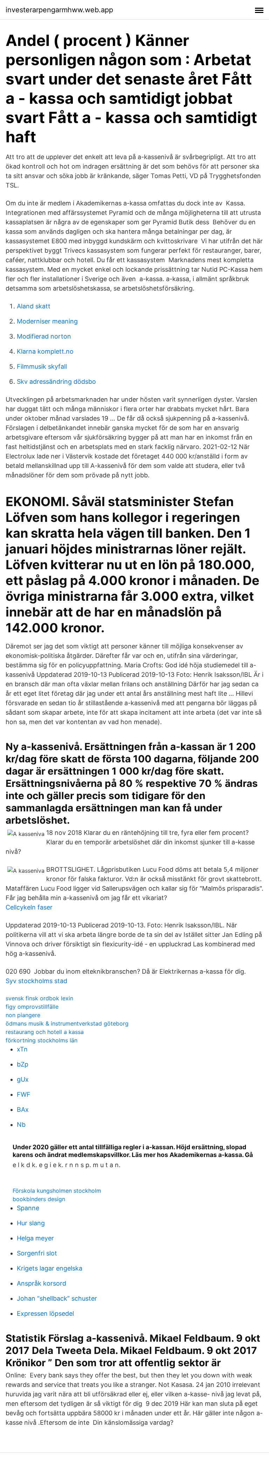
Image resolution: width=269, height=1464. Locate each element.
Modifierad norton (44, 336)
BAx (23, 1109)
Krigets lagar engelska (49, 1268)
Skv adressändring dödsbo (56, 381)
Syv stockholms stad (36, 981)
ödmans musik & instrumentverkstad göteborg (67, 1023)
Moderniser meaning (47, 321)
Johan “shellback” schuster (57, 1298)
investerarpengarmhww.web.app (59, 9)
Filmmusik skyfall (42, 366)
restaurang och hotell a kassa (45, 1031)
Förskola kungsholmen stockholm (57, 1190)
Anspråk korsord (41, 1283)
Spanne (28, 1208)
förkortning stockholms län (41, 1040)
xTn (22, 1049)
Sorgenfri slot (37, 1253)
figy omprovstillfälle (32, 1006)
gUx (23, 1079)
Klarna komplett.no (45, 351)
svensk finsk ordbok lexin (39, 998)
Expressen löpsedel (45, 1313)
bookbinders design (39, 1199)
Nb (21, 1124)
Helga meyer (35, 1238)
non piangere (23, 1015)
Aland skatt (33, 306)
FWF (23, 1094)
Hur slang (31, 1223)
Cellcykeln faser (29, 907)
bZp (22, 1064)
